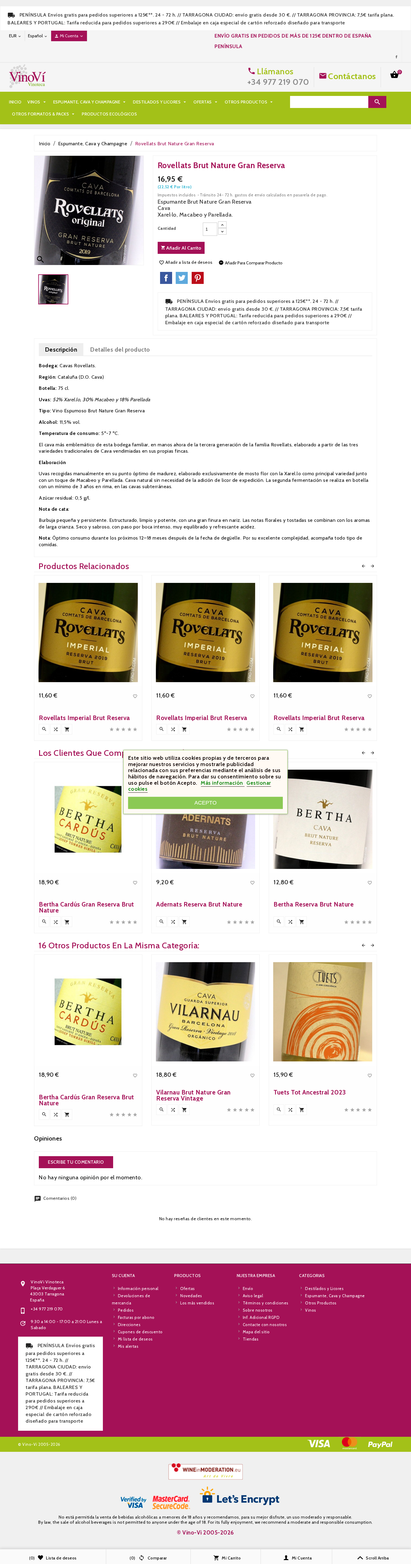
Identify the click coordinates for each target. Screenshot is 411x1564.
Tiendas (251, 1339)
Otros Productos (249, 102)
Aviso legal (253, 1295)
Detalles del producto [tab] (120, 349)
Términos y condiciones (266, 1303)
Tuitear (182, 278)
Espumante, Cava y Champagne (90, 102)
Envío (248, 1288)
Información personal (138, 1288)
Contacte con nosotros (265, 1324)
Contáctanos (352, 76)
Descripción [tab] (61, 349)
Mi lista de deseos (135, 1339)
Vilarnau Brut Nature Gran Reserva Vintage (193, 1095)
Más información (222, 783)
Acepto (205, 803)
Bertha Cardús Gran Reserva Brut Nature (86, 907)
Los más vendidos (197, 1303)
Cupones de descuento (140, 1331)
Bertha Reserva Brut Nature (313, 904)
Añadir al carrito (183, 248)
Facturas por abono (136, 1317)
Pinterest (198, 278)
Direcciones (129, 1324)
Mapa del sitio (256, 1331)
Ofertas (206, 102)
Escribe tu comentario (76, 1162)
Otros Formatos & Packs (44, 114)
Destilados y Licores (160, 102)
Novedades (191, 1295)
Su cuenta (123, 1275)
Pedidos (126, 1310)
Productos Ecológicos (109, 114)
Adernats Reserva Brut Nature (199, 904)
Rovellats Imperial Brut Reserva (84, 718)
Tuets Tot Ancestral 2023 (309, 1092)
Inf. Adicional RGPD (261, 1317)
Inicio (15, 102)
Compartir (166, 278)
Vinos (37, 102)
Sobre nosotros (258, 1310)
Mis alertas (128, 1346)
